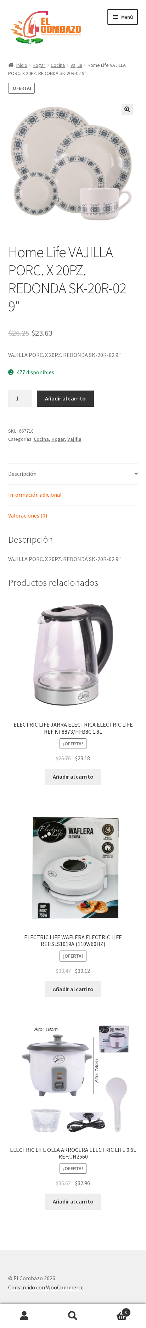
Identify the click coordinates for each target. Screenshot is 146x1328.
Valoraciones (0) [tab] (27, 515)
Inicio (21, 65)
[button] (127, 109)
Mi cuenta (24, 1316)
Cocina (58, 65)
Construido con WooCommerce (46, 1287)
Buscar (73, 1316)
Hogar (39, 65)
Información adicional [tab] (35, 494)
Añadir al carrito (65, 398)
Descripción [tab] (22, 473)
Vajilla (76, 65)
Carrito (112, 1310)
